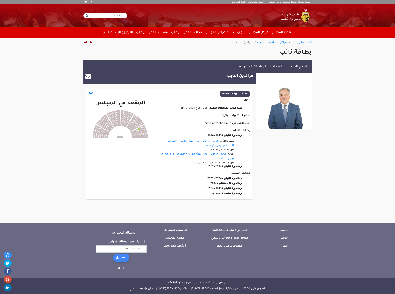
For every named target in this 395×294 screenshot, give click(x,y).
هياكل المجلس (278, 42)
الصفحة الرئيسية (302, 42)
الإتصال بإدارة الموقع (144, 289)
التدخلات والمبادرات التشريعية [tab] (259, 67)
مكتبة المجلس (174, 238)
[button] (169, 94)
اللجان (285, 246)
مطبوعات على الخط (230, 246)
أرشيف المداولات (256, 2)
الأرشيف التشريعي (174, 230)
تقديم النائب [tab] (298, 67)
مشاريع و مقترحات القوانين (230, 230)
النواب (260, 42)
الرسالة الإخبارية (124, 233)
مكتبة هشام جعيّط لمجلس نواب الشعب (289, 2)
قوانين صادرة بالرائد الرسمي (229, 238)
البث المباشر (238, 2)
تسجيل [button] (121, 257)
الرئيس (284, 230)
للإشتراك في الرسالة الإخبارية (127, 241)
